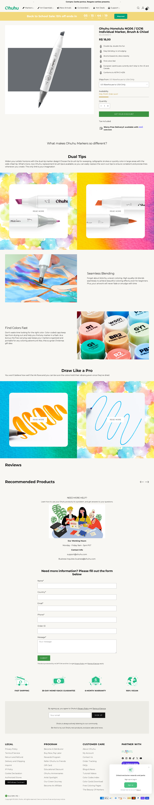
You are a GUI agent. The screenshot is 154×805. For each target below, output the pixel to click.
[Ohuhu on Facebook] (123, 758)
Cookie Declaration (13, 773)
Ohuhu (20, 799)
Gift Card (48, 765)
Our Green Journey (53, 781)
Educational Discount (53, 769)
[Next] (120, 2)
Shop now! (120, 16)
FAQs (85, 765)
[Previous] (33, 2)
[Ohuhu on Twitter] (137, 758)
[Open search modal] (138, 8)
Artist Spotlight (51, 777)
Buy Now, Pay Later (53, 753)
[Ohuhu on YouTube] (141, 758)
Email (40, 603)
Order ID (42, 626)
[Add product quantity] (108, 106)
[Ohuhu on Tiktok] (133, 758)
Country (42, 592)
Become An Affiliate (53, 786)
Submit (43, 658)
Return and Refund (14, 757)
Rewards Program (52, 757)
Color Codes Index (91, 777)
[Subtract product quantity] (101, 106)
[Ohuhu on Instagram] (126, 758)
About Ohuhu (89, 749)
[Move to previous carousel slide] (142, 482)
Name (41, 581)
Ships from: (116, 79)
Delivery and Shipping (15, 761)
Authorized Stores (13, 777)
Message (42, 637)
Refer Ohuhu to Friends (55, 761)
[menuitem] (28, 7)
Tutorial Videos (89, 773)
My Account (88, 753)
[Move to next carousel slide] (147, 482)
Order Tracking (90, 761)
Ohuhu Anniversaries (53, 773)
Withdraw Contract (16, 782)
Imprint (8, 765)
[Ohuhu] (12, 8)
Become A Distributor (53, 749)
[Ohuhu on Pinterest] (130, 758)
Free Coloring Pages (92, 786)
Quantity (103, 101)
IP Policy (9, 769)
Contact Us (88, 757)
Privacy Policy (79, 663)
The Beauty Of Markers (93, 790)
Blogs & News (89, 769)
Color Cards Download (93, 781)
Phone (41, 615)
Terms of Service (93, 663)
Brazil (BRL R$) (13, 796)
